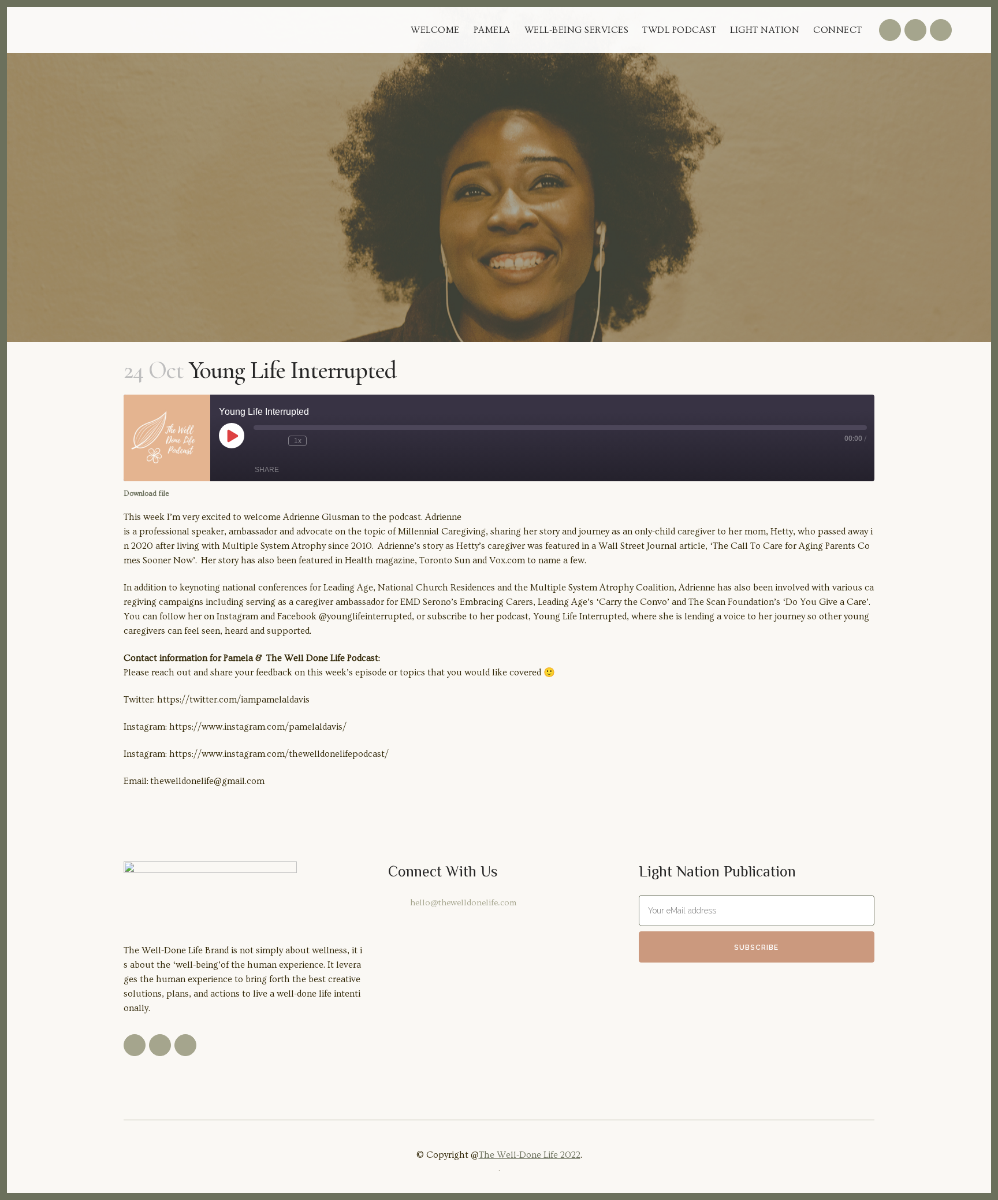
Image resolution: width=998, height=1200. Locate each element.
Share (267, 470)
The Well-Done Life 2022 (529, 1155)
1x (297, 441)
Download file (146, 493)
